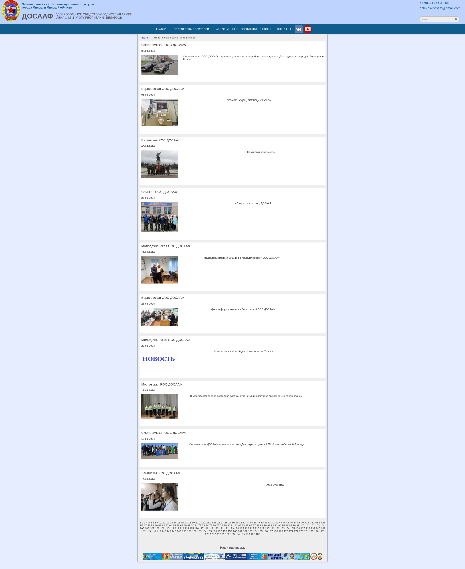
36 (255, 522)
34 (247, 522)
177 (321, 531)
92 (272, 525)
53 (316, 522)
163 (250, 531)
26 (218, 522)
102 (312, 525)
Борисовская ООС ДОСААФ (162, 89)
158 (225, 531)
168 (276, 531)
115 (192, 528)
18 (189, 522)
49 (302, 522)
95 (283, 525)
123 (231, 528)
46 (291, 522)
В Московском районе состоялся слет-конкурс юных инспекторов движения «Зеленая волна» (246, 395)
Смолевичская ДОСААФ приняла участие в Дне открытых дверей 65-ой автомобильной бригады (246, 444)
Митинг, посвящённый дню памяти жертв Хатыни (243, 351)
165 (260, 531)
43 (280, 522)
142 (143, 531)
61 (159, 525)
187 (253, 534)
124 (236, 528)
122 (226, 528)
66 (178, 525)
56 (141, 525)
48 (298, 522)
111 (172, 528)
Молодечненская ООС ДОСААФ (165, 246)
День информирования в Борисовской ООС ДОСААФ (243, 309)
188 (258, 534)
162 (245, 531)
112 (177, 528)
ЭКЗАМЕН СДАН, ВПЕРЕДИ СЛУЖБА (249, 100)
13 (171, 522)
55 (324, 522)
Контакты (284, 29)
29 (229, 522)
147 (169, 531)
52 (313, 522)
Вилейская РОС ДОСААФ (160, 140)
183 (232, 534)
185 (242, 534)
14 (175, 522)
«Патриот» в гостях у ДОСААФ (253, 203)
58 (148, 525)
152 (194, 531)
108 (157, 528)
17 (186, 522)
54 (320, 522)
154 (204, 531)
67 (181, 525)
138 (308, 528)
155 (209, 531)
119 (211, 528)
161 (240, 531)
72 (199, 525)
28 (226, 522)
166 (265, 531)
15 (178, 522)
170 (286, 531)
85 (247, 525)
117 (201, 528)
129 (262, 528)
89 (261, 525)
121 (221, 528)
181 (222, 534)
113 (182, 528)
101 (307, 525)
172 (296, 531)
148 (174, 531)
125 (242, 528)
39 (265, 522)
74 (207, 525)
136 (298, 528)
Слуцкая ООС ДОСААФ (159, 192)
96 (287, 525)
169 (281, 531)
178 (207, 534)
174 (306, 531)
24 (211, 522)
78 (221, 525)
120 (216, 528)
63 (167, 525)
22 (204, 522)
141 (323, 528)
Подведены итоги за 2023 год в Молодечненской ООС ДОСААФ (242, 257)
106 (147, 528)
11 (164, 522)
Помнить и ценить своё (261, 151)
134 (287, 528)
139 (313, 528)
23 (207, 522)
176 (316, 531)
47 (295, 522)
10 (160, 522)
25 (215, 522)
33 (244, 522)
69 (188, 525)
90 (265, 525)
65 (174, 525)
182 (227, 534)
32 (240, 522)
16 (182, 522)
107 (152, 528)
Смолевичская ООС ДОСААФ (164, 45)
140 (318, 528)
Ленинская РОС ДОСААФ (160, 473)
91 (268, 525)
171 (291, 531)
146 (164, 531)
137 (303, 528)
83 (239, 525)
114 (187, 528)
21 (200, 522)
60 (156, 525)
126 (247, 528)
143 (148, 531)
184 (237, 534)
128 (257, 528)
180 (217, 534)
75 (210, 525)
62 (163, 525)
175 (311, 531)
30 (233, 522)
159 (230, 531)
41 (273, 522)
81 (232, 525)
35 (251, 522)
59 (152, 525)
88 (257, 525)
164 (255, 531)
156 (215, 531)
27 (222, 522)
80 (228, 525)
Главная (162, 29)
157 (220, 531)
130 (267, 528)
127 (252, 528)
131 (272, 528)
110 (167, 528)
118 (206, 528)
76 (214, 525)
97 (290, 525)
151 (189, 531)
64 (170, 525)
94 (279, 525)
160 (235, 531)
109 (162, 528)
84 (243, 525)
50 (305, 522)
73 (203, 525)
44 (284, 522)
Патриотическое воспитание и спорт (243, 29)
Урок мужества (275, 484)
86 (250, 525)
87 (254, 525)
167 (270, 531)
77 (218, 525)
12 (167, 522)
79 (225, 525)
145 (159, 531)
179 (212, 534)
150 (184, 531)
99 (297, 525)
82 (236, 525)
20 (196, 522)
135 (292, 528)
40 (269, 522)
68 (185, 525)
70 (192, 525)
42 (276, 522)
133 (282, 528)
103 (317, 525)
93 (276, 525)
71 (196, 525)
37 (258, 522)
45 (287, 522)
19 (193, 522)
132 (277, 528)
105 (142, 528)
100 (302, 525)
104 (322, 525)
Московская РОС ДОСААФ (161, 384)
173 (301, 531)
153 (199, 531)
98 (294, 525)
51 (309, 522)
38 (262, 522)
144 (153, 531)
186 (248, 534)
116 (197, 528)
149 (179, 531)
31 (236, 522)
